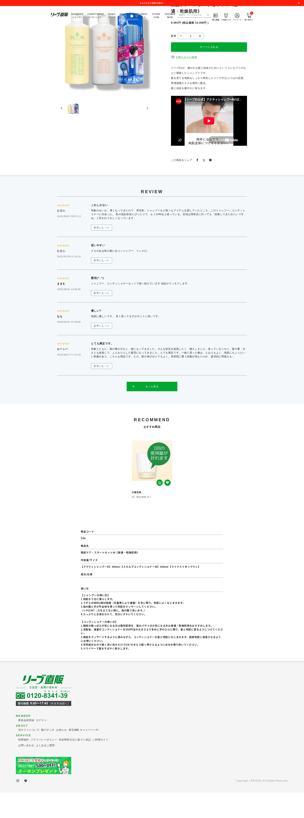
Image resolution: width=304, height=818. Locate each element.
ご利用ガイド (100, 765)
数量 (173, 61)
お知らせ (61, 755)
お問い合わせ (26, 770)
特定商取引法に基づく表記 (75, 765)
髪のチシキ (47, 755)
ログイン (41, 745)
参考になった (102, 253)
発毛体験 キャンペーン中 (84, 755)
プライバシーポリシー (44, 765)
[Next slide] (147, 133)
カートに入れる (209, 72)
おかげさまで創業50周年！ (152, 3)
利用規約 (23, 765)
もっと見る (152, 411)
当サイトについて (28, 755)
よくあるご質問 (45, 770)
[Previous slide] (62, 133)
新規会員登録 (26, 745)
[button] (72, 133)
